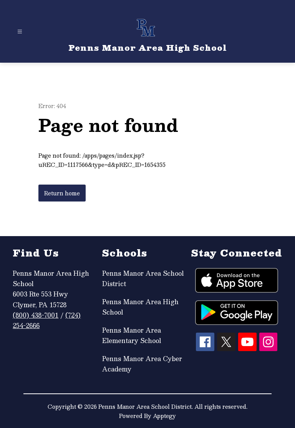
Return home (62, 193)
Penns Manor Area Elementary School (131, 335)
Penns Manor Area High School (140, 306)
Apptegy (164, 415)
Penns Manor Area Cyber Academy (142, 363)
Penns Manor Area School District (143, 278)
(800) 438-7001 (35, 315)
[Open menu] (19, 31)
